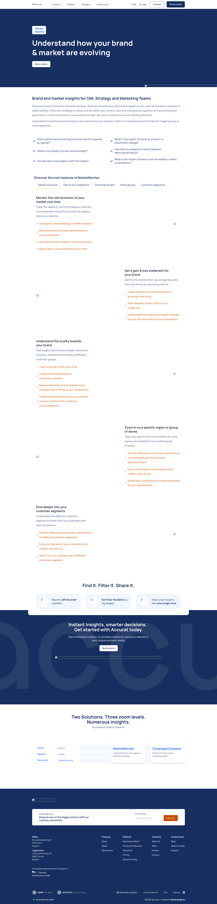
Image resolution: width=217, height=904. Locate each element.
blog (173, 841)
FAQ (165, 892)
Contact (157, 4)
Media (104, 846)
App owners (107, 850)
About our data (130, 859)
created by (172, 899)
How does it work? (131, 841)
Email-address (140, 814)
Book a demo (176, 4)
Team (154, 846)
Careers (155, 850)
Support (175, 850)
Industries (127, 850)
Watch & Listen (178, 846)
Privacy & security (151, 892)
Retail (104, 841)
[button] (133, 4)
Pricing (126, 855)
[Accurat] (108, 801)
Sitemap (176, 892)
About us (156, 841)
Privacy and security (132, 846)
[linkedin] (184, 892)
